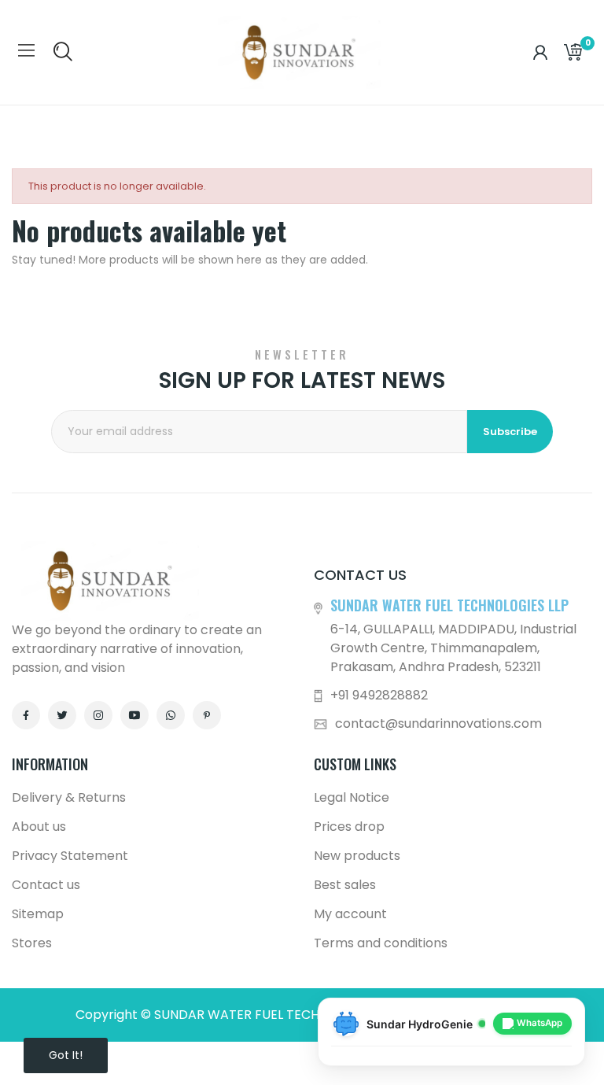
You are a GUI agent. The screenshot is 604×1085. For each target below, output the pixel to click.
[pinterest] (207, 715)
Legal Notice (351, 797)
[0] (572, 52)
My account (350, 914)
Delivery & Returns (69, 797)
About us (39, 826)
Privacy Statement (70, 856)
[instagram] (98, 715)
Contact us (46, 885)
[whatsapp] (171, 715)
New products (357, 856)
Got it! (66, 1055)
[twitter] (62, 715)
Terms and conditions (380, 943)
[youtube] (134, 715)
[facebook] (26, 715)
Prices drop (349, 826)
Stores (32, 943)
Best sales (345, 885)
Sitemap (38, 914)
